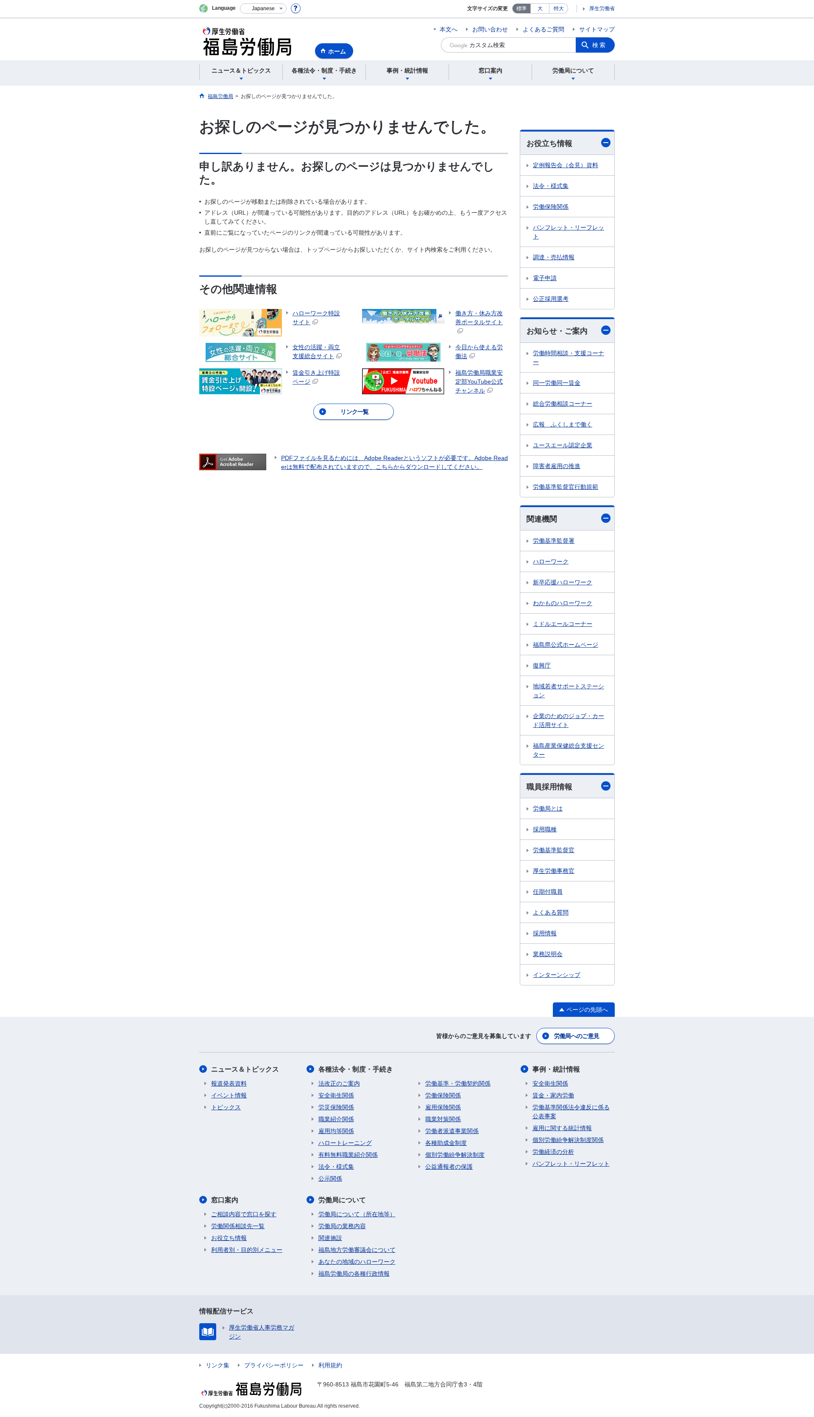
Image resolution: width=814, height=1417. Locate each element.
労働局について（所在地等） (357, 1214)
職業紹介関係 (336, 1119)
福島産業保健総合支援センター (568, 750)
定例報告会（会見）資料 (565, 165)
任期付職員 (548, 891)
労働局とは (548, 808)
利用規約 (330, 1365)
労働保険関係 (551, 206)
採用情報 (545, 933)
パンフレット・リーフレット (568, 232)
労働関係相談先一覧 (238, 1226)
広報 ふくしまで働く (562, 424)
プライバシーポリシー (274, 1365)
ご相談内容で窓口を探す (243, 1214)
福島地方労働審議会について (357, 1249)
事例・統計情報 (556, 1069)
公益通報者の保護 (449, 1166)
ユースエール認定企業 (562, 445)
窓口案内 (224, 1200)
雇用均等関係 (336, 1131)
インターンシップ (556, 974)
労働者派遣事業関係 (452, 1131)
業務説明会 (548, 954)
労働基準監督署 (553, 540)
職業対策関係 (443, 1119)
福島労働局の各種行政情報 (354, 1273)
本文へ (448, 29)
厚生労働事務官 (553, 870)
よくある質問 (551, 912)
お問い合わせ (490, 29)
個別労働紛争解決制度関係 (568, 1139)
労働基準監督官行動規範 (565, 486)
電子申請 (545, 278)
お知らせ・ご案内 (557, 331)
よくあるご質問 (543, 29)
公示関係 (330, 1178)
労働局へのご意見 (576, 1036)
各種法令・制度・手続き (355, 1069)
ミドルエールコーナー (562, 623)
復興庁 (542, 665)
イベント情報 (229, 1095)
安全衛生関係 (336, 1095)
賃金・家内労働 (553, 1095)
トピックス (226, 1107)
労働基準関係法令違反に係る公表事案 (571, 1112)
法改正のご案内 (339, 1083)
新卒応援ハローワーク (562, 582)
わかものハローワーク (562, 603)
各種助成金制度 (446, 1142)
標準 (521, 8)
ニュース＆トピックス (245, 1069)
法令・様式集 (551, 185)
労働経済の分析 (553, 1151)
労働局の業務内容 (342, 1226)
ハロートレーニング (345, 1142)
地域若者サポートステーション (568, 691)
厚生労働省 (602, 8)
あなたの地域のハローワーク (357, 1261)
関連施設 (330, 1238)
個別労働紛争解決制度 (455, 1154)
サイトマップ (597, 29)
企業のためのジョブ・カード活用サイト (568, 720)
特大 (559, 8)
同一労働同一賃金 (556, 382)
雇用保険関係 (443, 1107)
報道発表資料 (229, 1083)
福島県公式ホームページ (565, 644)
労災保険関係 (336, 1107)
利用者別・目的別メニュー (246, 1249)
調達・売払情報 (553, 257)
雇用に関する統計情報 (562, 1128)
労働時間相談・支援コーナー (568, 357)
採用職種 (545, 829)
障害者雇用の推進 (556, 466)
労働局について (342, 1200)
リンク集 (217, 1365)
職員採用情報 (549, 787)
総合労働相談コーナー (562, 403)
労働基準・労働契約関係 (458, 1083)
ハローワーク (551, 561)
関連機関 (542, 519)
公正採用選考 (551, 298)
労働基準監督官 (553, 850)
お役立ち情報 (549, 143)
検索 (599, 45)
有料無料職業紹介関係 (348, 1154)
